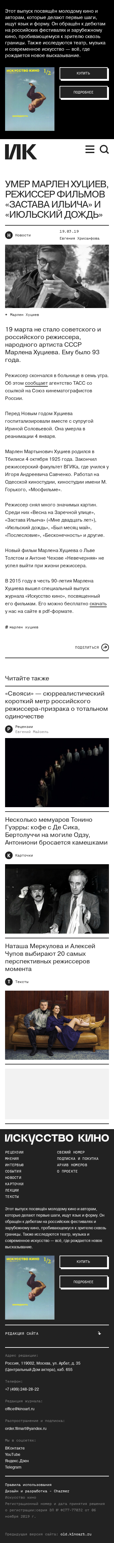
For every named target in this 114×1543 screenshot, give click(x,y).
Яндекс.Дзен (17, 1461)
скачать (98, 604)
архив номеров (72, 1165)
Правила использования (28, 1485)
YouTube (12, 1454)
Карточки (24, 855)
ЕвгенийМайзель (31, 732)
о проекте (67, 1171)
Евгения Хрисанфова (79, 238)
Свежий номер (71, 1152)
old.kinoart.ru (76, 1534)
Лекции (12, 1190)
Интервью (14, 1165)
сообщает (36, 383)
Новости (23, 235)
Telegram (13, 1467)
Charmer (61, 1491)
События (13, 1171)
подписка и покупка (77, 1158)
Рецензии (24, 727)
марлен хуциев (24, 627)
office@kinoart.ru (20, 1409)
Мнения (12, 1158)
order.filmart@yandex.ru (26, 1428)
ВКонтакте (15, 1448)
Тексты (21, 982)
